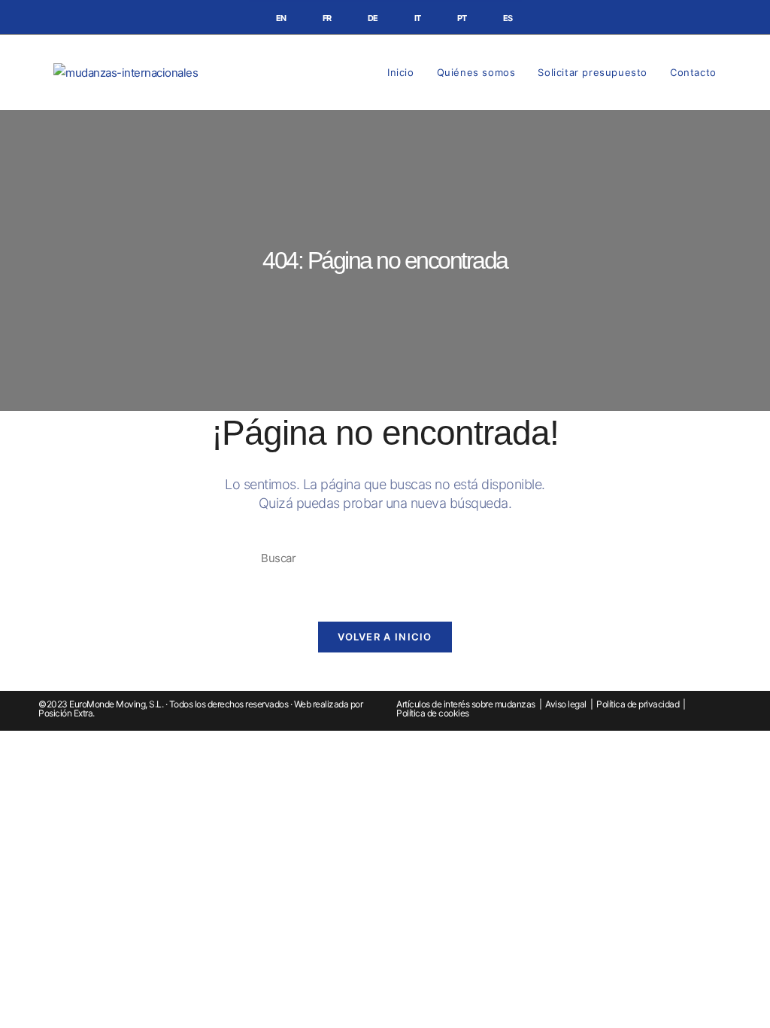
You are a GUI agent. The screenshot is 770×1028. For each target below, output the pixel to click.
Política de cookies (432, 713)
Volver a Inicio (385, 637)
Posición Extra (65, 713)
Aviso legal (566, 704)
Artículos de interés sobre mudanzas (465, 704)
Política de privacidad (637, 704)
